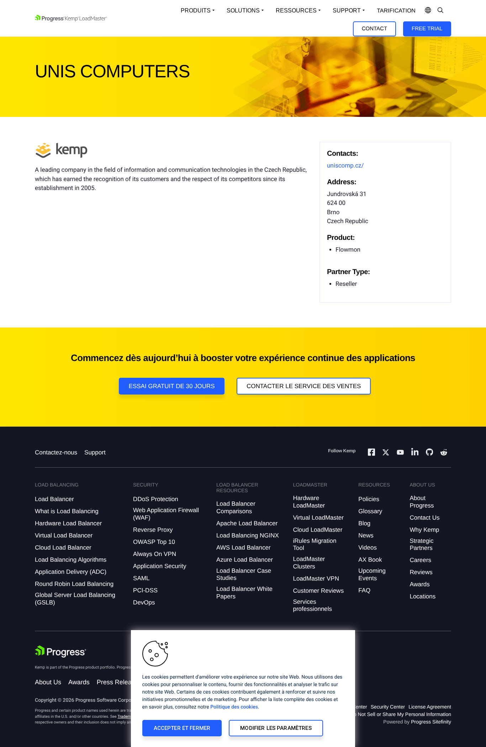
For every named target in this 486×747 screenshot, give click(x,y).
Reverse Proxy (153, 529)
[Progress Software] (60, 651)
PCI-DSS (145, 590)
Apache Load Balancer (247, 523)
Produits (196, 10)
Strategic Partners (421, 544)
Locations (422, 596)
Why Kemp (424, 529)
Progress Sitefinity (431, 722)
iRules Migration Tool (314, 544)
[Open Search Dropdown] (440, 10)
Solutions (243, 10)
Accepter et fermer (182, 728)
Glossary (370, 511)
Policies (368, 499)
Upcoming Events (372, 574)
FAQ (364, 590)
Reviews (421, 572)
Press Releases (119, 682)
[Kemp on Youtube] (400, 453)
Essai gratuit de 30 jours (172, 386)
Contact (374, 29)
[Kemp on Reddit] (443, 453)
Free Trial (427, 29)
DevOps (144, 602)
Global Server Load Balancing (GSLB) (75, 599)
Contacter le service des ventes (304, 386)
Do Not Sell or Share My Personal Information (400, 714)
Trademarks (127, 716)
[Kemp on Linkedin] (414, 453)
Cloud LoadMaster (317, 529)
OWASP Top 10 (154, 542)
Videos (367, 547)
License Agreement (429, 707)
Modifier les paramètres (275, 728)
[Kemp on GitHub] (429, 453)
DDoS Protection (155, 499)
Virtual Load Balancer (64, 535)
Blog (364, 523)
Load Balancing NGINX (247, 535)
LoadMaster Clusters (309, 563)
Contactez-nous (56, 452)
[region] (243, 688)
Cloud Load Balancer (63, 547)
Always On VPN (154, 554)
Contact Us (424, 517)
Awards (419, 584)
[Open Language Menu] (428, 10)
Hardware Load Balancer (68, 523)
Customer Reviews (318, 590)
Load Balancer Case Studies (243, 574)
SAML (141, 578)
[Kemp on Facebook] (371, 453)
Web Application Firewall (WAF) (166, 514)
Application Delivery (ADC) (70, 571)
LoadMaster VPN (316, 578)
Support (347, 10)
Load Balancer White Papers (244, 592)
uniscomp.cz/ (345, 165)
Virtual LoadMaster (318, 517)
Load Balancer (54, 499)
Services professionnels (312, 605)
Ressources (296, 10)
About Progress (422, 502)
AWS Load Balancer (243, 547)
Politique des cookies (234, 707)
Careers (420, 560)
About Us (48, 682)
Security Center (388, 707)
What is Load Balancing (67, 511)
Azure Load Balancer (244, 559)
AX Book (370, 559)
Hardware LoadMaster (309, 502)
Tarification (396, 11)
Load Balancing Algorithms (70, 559)
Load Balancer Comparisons (235, 507)
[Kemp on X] (385, 453)
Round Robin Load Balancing (74, 584)
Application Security (159, 566)
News (366, 535)
